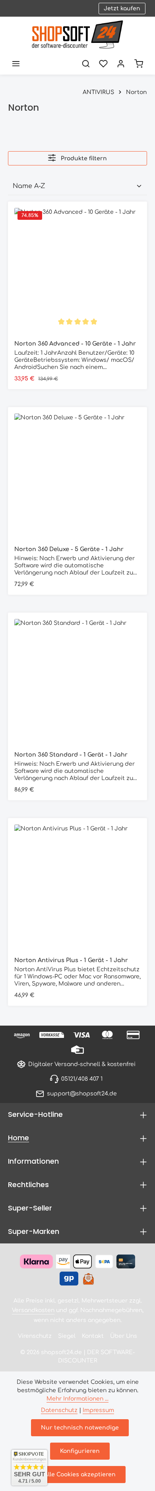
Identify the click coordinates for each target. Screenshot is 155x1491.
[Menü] (16, 63)
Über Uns (123, 1336)
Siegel (67, 1336)
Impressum (98, 1410)
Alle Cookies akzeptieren (80, 1475)
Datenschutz (59, 1410)
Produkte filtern (83, 158)
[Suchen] (86, 63)
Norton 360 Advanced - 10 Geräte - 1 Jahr (75, 343)
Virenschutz (35, 1336)
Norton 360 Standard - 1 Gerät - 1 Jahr (71, 754)
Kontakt (93, 1336)
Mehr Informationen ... (77, 1399)
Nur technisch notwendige (80, 1428)
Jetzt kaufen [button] (122, 9)
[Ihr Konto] (121, 63)
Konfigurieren (80, 1451)
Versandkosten (33, 1310)
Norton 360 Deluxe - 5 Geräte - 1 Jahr (69, 549)
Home (18, 1138)
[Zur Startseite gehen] (77, 35)
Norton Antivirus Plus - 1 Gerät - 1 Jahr (71, 960)
